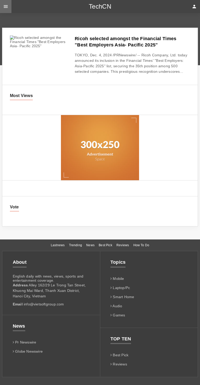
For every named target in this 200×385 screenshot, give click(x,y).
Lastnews (58, 245)
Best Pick (105, 245)
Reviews (122, 245)
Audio (117, 306)
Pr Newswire (25, 342)
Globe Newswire (28, 351)
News (90, 245)
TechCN (100, 6)
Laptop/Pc (121, 288)
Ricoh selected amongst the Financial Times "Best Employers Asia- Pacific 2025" (125, 41)
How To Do (141, 245)
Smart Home (123, 297)
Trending (75, 245)
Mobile (118, 278)
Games (118, 315)
